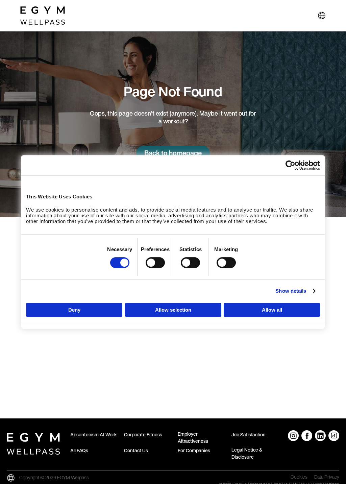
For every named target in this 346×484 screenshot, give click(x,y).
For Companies (194, 450)
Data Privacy (326, 477)
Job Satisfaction (248, 434)
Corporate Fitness (143, 434)
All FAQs (79, 450)
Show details (290, 291)
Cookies (299, 477)
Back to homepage (173, 153)
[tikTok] (333, 435)
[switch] (155, 262)
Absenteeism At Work (93, 434)
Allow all (272, 310)
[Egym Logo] (33, 442)
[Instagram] (293, 435)
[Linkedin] (320, 435)
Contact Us (136, 450)
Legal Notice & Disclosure (246, 453)
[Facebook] (306, 435)
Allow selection (173, 310)
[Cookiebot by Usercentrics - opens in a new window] (290, 165)
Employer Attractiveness (193, 437)
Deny (74, 310)
